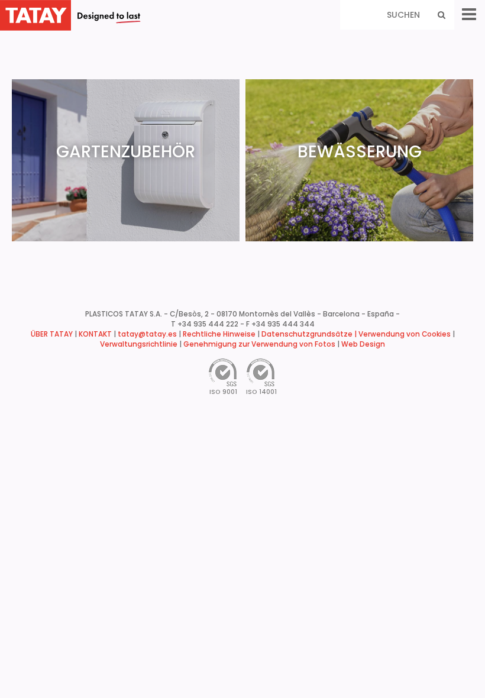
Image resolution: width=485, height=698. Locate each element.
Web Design (363, 344)
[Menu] (469, 14)
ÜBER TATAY (52, 334)
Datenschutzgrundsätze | (309, 334)
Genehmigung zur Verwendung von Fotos (259, 344)
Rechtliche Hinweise (219, 334)
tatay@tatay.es (147, 334)
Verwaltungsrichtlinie (138, 344)
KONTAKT (95, 334)
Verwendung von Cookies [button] (404, 334)
